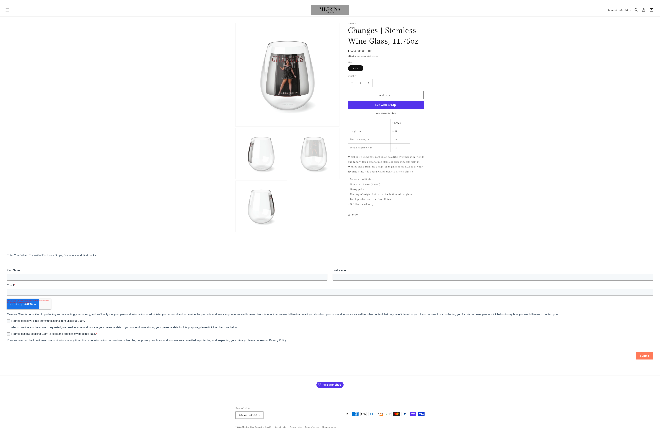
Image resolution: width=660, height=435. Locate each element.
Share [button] (355, 214)
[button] (7, 10)
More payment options (386, 113)
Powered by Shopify (263, 427)
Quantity (352, 76)
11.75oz (356, 68)
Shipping (352, 56)
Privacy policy (296, 427)
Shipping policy (329, 427)
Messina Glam (248, 427)
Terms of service (312, 427)
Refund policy (281, 427)
